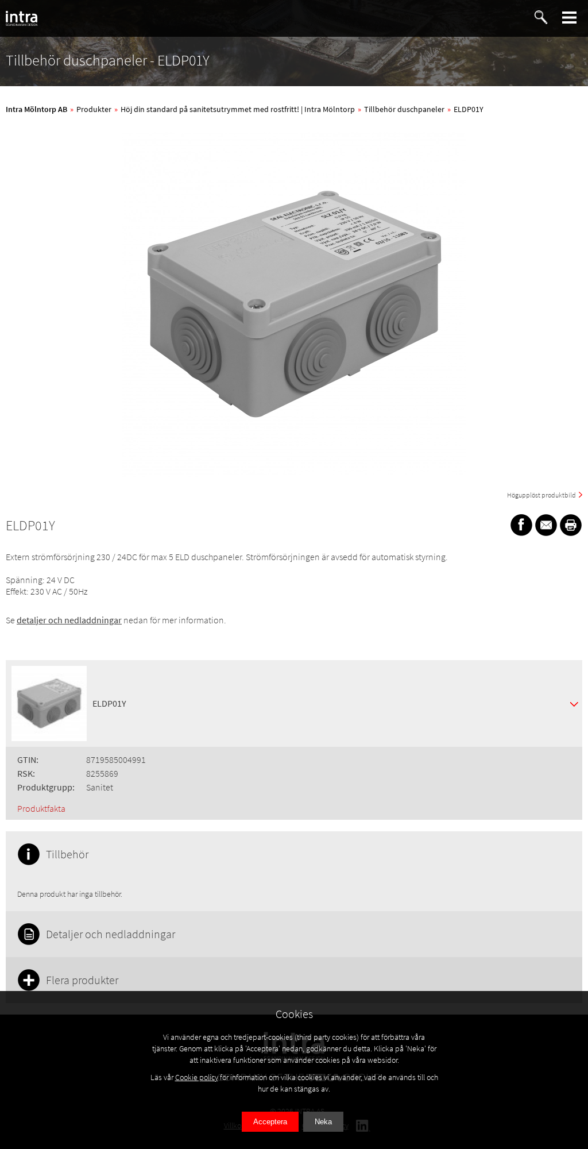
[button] (569, 17)
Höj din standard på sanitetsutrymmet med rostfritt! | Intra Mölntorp (238, 109)
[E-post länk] (546, 525)
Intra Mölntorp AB (36, 109)
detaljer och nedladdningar (69, 620)
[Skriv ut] (570, 525)
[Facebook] (521, 525)
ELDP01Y (468, 109)
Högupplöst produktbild (541, 495)
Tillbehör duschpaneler (404, 109)
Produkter (93, 109)
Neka (323, 1121)
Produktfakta (41, 808)
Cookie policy (196, 1077)
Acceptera (270, 1121)
